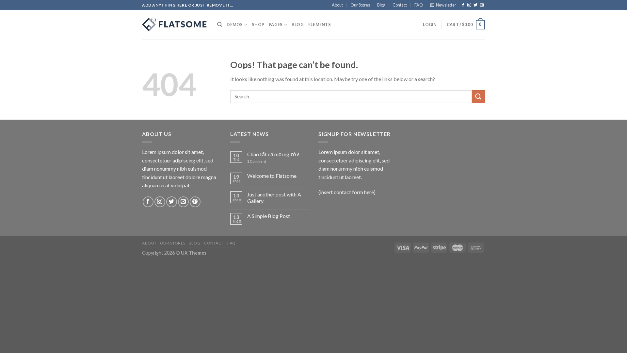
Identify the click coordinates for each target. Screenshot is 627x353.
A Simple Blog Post (268, 216)
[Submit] (478, 96)
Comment (256, 161)
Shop (258, 24)
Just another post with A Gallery (274, 197)
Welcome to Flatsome (272, 176)
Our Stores (360, 5)
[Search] (219, 24)
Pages (275, 24)
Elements (319, 24)
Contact (400, 5)
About (337, 5)
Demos (235, 24)
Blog (381, 5)
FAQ (418, 5)
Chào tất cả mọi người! (273, 154)
